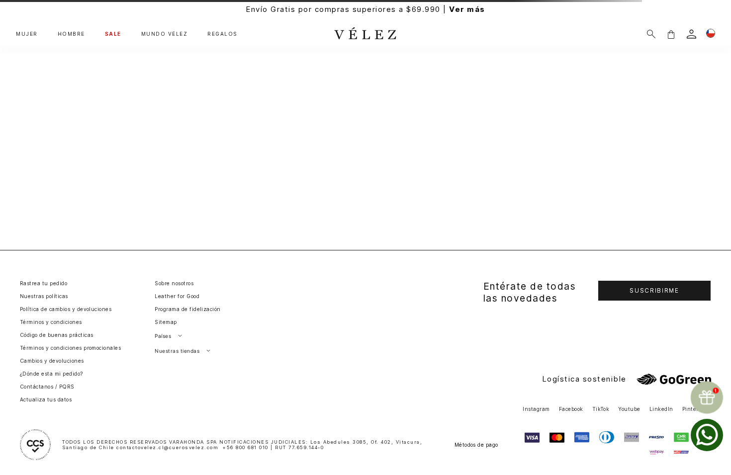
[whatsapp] (707, 435)
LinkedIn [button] (661, 409)
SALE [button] (113, 34)
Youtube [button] (629, 409)
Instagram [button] (536, 409)
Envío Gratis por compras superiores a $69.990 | (365, 9)
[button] (670, 34)
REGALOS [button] (222, 34)
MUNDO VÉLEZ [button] (164, 34)
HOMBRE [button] (71, 34)
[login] (691, 34)
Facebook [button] (571, 409)
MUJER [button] (27, 34)
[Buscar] (651, 34)
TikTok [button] (601, 409)
